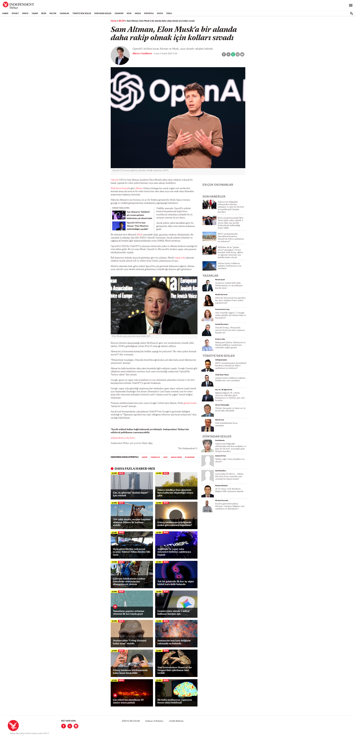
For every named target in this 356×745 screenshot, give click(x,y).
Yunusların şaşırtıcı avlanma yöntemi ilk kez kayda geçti (128, 612)
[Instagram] (76, 726)
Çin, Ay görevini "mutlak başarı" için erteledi (130, 494)
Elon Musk (190, 457)
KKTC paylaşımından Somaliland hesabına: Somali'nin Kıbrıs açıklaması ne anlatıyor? (230, 365)
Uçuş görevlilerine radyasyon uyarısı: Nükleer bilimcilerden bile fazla (131, 552)
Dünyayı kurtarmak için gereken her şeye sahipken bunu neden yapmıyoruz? (230, 300)
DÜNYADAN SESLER (102, 13)
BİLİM (43, 13)
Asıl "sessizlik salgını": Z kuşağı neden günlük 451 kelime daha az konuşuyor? (230, 315)
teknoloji (155, 457)
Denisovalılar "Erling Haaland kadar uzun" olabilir (129, 642)
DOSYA (160, 13)
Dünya (25, 13)
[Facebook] (63, 726)
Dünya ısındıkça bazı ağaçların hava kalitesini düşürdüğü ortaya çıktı (175, 493)
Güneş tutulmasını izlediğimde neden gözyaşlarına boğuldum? (174, 523)
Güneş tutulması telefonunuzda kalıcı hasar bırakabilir (130, 671)
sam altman (176, 457)
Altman (138, 188)
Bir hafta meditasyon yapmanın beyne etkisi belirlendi (174, 701)
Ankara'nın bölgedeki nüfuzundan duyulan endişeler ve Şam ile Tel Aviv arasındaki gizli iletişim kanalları (231, 207)
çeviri (144, 457)
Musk (140, 235)
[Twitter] (69, 726)
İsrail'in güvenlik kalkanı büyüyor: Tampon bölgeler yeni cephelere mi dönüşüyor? (229, 506)
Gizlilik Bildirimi (176, 721)
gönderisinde (190, 403)
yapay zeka (180, 258)
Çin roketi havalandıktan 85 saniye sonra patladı (128, 701)
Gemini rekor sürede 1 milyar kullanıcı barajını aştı (173, 612)
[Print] (242, 54)
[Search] (351, 13)
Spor (129, 13)
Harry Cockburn (142, 53)
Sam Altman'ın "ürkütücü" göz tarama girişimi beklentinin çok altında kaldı (139, 215)
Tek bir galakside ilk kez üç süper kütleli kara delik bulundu (175, 583)
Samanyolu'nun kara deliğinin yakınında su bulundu (174, 642)
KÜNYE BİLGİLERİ (131, 721)
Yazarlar (64, 13)
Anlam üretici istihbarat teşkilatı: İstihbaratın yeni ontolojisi (229, 266)
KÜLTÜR (53, 13)
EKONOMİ (119, 13)
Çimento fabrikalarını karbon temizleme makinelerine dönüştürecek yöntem (129, 582)
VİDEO (169, 13)
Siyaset (15, 13)
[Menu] (350, 5)
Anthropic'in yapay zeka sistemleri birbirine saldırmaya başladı (174, 552)
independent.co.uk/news (123, 438)
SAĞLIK (138, 13)
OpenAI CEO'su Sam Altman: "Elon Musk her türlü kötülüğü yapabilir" (138, 226)
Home (114, 21)
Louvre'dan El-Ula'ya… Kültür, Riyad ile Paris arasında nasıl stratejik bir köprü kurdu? (229, 476)
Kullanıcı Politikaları (154, 721)
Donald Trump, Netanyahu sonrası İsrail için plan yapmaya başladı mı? (230, 330)
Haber (5, 13)
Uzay (165, 457)
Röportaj (149, 13)
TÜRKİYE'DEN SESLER (81, 13)
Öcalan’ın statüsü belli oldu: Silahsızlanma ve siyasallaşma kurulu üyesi (229, 285)
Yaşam (35, 13)
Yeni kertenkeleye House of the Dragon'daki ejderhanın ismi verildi (174, 670)
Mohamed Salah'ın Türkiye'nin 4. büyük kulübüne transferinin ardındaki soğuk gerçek (230, 345)
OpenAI (114, 180)
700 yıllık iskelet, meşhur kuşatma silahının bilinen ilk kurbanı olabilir (132, 522)
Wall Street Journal (120, 188)
